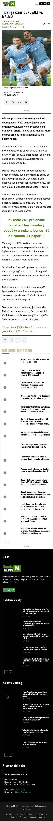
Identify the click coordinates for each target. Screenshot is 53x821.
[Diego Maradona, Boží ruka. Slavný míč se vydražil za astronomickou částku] (12, 695)
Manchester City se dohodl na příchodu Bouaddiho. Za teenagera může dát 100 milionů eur (35, 531)
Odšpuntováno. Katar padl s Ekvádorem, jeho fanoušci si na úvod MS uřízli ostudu (35, 623)
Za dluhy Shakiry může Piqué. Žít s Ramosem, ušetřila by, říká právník (34, 648)
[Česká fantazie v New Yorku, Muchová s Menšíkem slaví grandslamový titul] (10, 385)
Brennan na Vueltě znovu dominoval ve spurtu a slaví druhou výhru (35, 397)
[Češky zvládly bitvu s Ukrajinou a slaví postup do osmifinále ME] (10, 446)
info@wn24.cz (18, 789)
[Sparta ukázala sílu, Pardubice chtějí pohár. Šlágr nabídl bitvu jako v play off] (12, 662)
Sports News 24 (16, 92)
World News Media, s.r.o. (25, 806)
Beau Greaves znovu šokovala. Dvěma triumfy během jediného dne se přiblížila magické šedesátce (35, 494)
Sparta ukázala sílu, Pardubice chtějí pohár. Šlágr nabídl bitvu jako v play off (35, 661)
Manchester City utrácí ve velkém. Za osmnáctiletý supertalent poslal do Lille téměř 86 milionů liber (35, 410)
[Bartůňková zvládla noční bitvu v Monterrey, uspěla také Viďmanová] (10, 434)
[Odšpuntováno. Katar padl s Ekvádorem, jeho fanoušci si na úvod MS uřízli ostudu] (12, 625)
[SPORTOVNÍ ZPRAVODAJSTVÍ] (9, 4)
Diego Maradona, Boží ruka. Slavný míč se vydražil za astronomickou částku (34, 694)
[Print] (26, 102)
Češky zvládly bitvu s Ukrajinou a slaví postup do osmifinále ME (34, 445)
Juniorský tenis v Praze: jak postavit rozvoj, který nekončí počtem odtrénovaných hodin (35, 706)
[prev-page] (4, 541)
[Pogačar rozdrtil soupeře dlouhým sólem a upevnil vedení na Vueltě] (10, 470)
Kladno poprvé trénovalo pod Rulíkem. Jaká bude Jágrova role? (35, 718)
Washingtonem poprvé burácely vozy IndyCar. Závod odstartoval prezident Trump (34, 519)
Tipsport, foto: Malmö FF (19, 87)
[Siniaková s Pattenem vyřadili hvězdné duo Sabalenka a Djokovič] (10, 458)
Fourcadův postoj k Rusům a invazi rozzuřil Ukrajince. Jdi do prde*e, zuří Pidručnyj (35, 636)
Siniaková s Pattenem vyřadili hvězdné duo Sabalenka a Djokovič (35, 457)
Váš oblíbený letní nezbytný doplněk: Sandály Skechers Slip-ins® (35, 731)
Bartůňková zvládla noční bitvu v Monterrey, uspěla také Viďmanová (35, 433)
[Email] (19, 102)
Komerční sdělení (13, 24)
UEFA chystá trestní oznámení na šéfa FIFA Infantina (35, 360)
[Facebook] (41, 3)
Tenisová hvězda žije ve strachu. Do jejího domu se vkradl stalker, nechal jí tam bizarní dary (35, 611)
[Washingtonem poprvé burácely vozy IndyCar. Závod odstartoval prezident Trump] (10, 519)
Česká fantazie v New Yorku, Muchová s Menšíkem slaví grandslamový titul (32, 385)
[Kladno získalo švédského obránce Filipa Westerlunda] (12, 744)
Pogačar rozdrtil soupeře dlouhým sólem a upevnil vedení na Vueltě (35, 470)
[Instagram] (44, 3)
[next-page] (8, 541)
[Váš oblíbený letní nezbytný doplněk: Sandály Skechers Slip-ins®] (12, 732)
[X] (48, 3)
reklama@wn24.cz (21, 792)
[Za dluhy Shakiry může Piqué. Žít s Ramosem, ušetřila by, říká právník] (12, 649)
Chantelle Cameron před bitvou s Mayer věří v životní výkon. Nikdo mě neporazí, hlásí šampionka (34, 482)
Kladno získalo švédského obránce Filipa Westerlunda (34, 743)
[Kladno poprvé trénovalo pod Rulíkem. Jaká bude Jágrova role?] (12, 720)
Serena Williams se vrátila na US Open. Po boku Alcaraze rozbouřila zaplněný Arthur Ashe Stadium (34, 422)
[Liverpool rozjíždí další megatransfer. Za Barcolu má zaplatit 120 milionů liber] (10, 373)
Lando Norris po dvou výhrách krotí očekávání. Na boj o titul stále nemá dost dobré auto (33, 506)
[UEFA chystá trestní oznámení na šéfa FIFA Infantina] (10, 361)
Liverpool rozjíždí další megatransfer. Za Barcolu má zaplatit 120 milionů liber (33, 372)
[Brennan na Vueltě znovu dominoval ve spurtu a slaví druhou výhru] (10, 397)
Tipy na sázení (11, 21)
